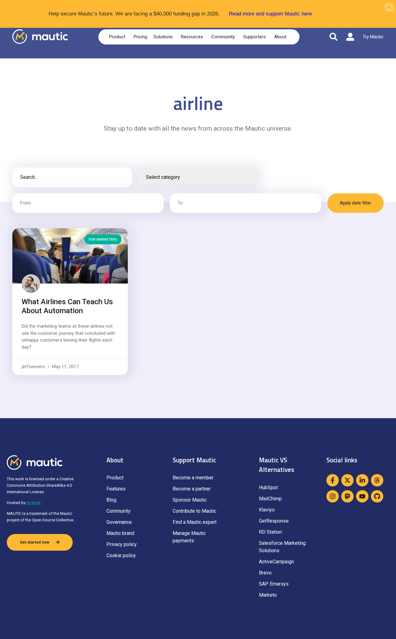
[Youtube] (362, 496)
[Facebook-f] (332, 480)
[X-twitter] (347, 480)
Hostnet (33, 502)
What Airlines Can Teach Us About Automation (67, 306)
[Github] (377, 496)
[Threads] (377, 480)
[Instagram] (332, 496)
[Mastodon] (347, 496)
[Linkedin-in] (362, 480)
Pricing (140, 37)
